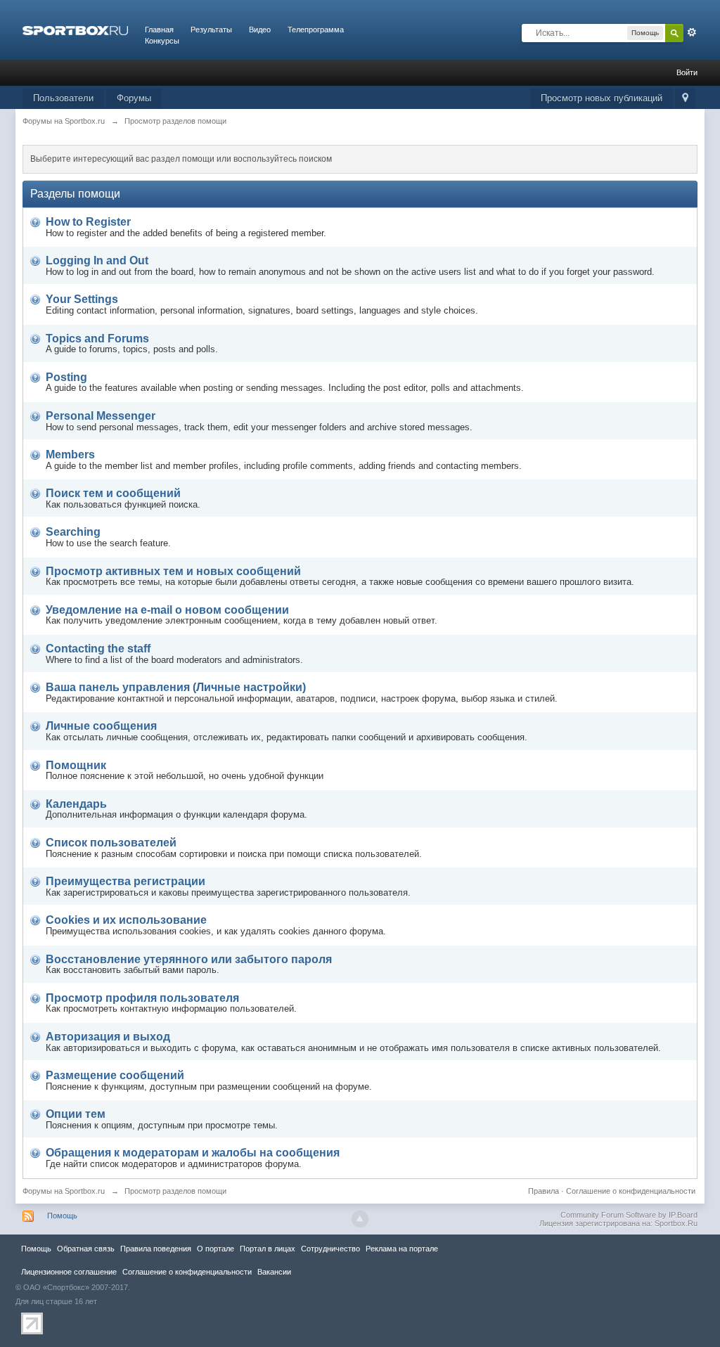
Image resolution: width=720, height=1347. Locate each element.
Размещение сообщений (115, 1075)
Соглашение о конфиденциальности (630, 1191)
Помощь (62, 1215)
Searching (73, 532)
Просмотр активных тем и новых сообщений (173, 571)
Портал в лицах (267, 1248)
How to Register (88, 222)
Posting (66, 377)
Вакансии (274, 1272)
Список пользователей (111, 843)
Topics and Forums (97, 338)
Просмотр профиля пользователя (142, 998)
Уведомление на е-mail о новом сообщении (167, 610)
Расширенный (692, 32)
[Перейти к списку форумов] (75, 29)
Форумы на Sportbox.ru (63, 1191)
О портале (215, 1248)
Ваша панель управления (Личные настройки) (176, 687)
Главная (159, 29)
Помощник (76, 765)
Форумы (134, 98)
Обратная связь (86, 1248)
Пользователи (63, 98)
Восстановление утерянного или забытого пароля (189, 959)
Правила (543, 1191)
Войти (687, 72)
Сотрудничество (330, 1248)
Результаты (211, 29)
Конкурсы (162, 41)
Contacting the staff (98, 649)
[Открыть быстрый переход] (685, 99)
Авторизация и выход (108, 1037)
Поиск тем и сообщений (113, 493)
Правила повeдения (155, 1248)
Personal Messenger (100, 416)
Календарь (76, 804)
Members (70, 454)
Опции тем (75, 1114)
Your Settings (82, 299)
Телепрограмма (316, 29)
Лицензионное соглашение (69, 1272)
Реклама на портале (402, 1248)
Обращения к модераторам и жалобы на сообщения (193, 1153)
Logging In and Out (97, 260)
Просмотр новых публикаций (601, 98)
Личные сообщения (101, 726)
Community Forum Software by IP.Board (629, 1215)
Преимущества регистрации (125, 881)
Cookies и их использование (126, 920)
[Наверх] (360, 1219)
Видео (260, 29)
